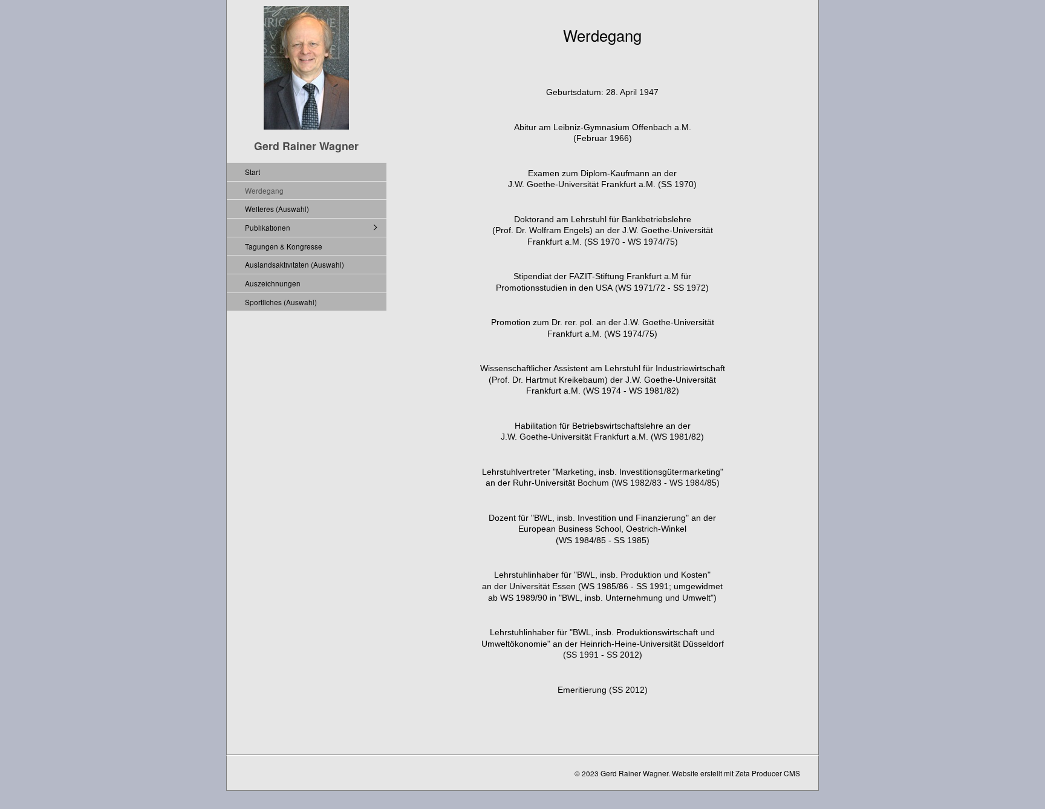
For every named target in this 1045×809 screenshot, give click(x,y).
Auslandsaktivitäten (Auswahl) (294, 264)
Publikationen (267, 227)
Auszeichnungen (273, 283)
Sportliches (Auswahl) (281, 302)
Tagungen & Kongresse (283, 246)
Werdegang (264, 190)
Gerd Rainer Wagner (306, 145)
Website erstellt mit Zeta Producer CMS (736, 773)
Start (252, 172)
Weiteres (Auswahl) (277, 208)
